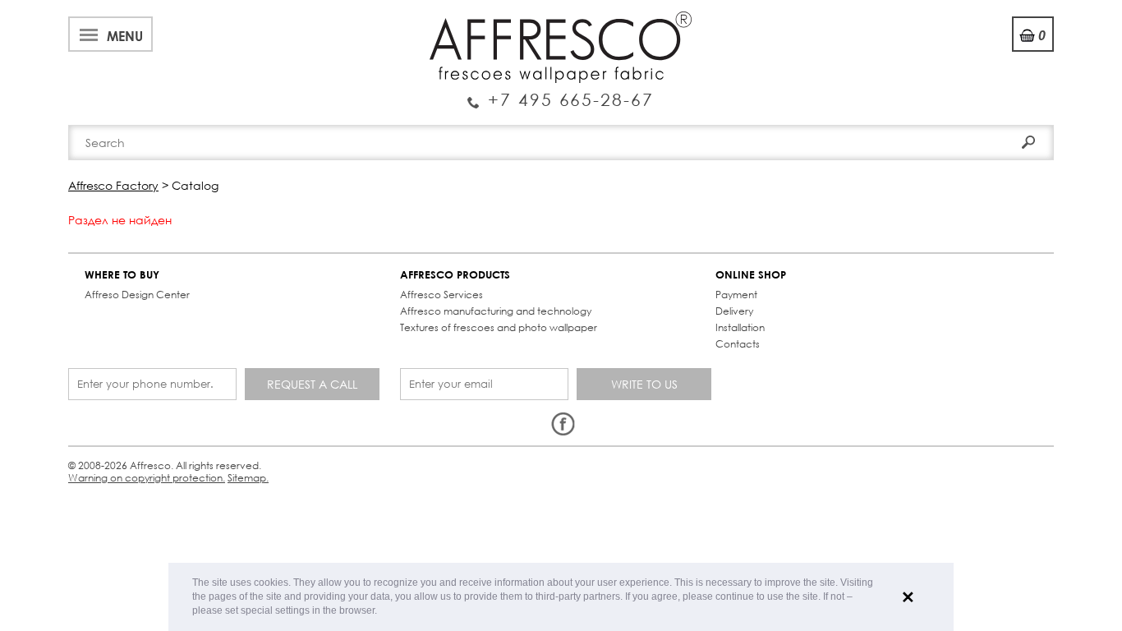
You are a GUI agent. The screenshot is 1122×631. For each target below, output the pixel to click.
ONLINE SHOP (750, 275)
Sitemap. (248, 478)
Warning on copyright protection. (146, 478)
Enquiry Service (560, 92)
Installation (740, 327)
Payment (736, 295)
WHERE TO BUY (122, 275)
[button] (381, 612)
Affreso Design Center (137, 295)
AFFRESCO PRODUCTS (455, 275)
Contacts (737, 344)
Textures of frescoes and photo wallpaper (498, 327)
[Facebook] (562, 424)
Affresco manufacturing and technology (495, 311)
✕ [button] (908, 597)
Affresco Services (441, 295)
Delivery (734, 311)
